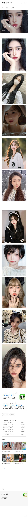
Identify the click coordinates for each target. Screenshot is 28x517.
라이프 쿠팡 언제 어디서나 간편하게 (12, 405)
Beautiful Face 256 (7, 433)
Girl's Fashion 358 (7, 426)
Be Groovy (3, 496)
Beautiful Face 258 (7, 424)
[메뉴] (25, 3)
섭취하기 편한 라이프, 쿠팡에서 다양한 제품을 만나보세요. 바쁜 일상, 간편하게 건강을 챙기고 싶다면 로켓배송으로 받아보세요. (13, 407)
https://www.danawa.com (9, 393)
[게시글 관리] (7, 414)
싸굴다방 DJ (7, 3)
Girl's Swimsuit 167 (7, 427)
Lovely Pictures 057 (7, 434)
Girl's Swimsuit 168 (7, 422)
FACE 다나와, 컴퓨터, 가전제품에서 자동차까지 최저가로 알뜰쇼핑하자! (9, 397)
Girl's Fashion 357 (7, 429)
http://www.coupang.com (9, 403)
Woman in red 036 (7, 431)
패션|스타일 (5, 420)
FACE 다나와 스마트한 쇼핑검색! (9, 395)
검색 (22, 3)
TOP (25, 516)
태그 (7, 8)
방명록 (12, 8)
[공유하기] (6, 414)
